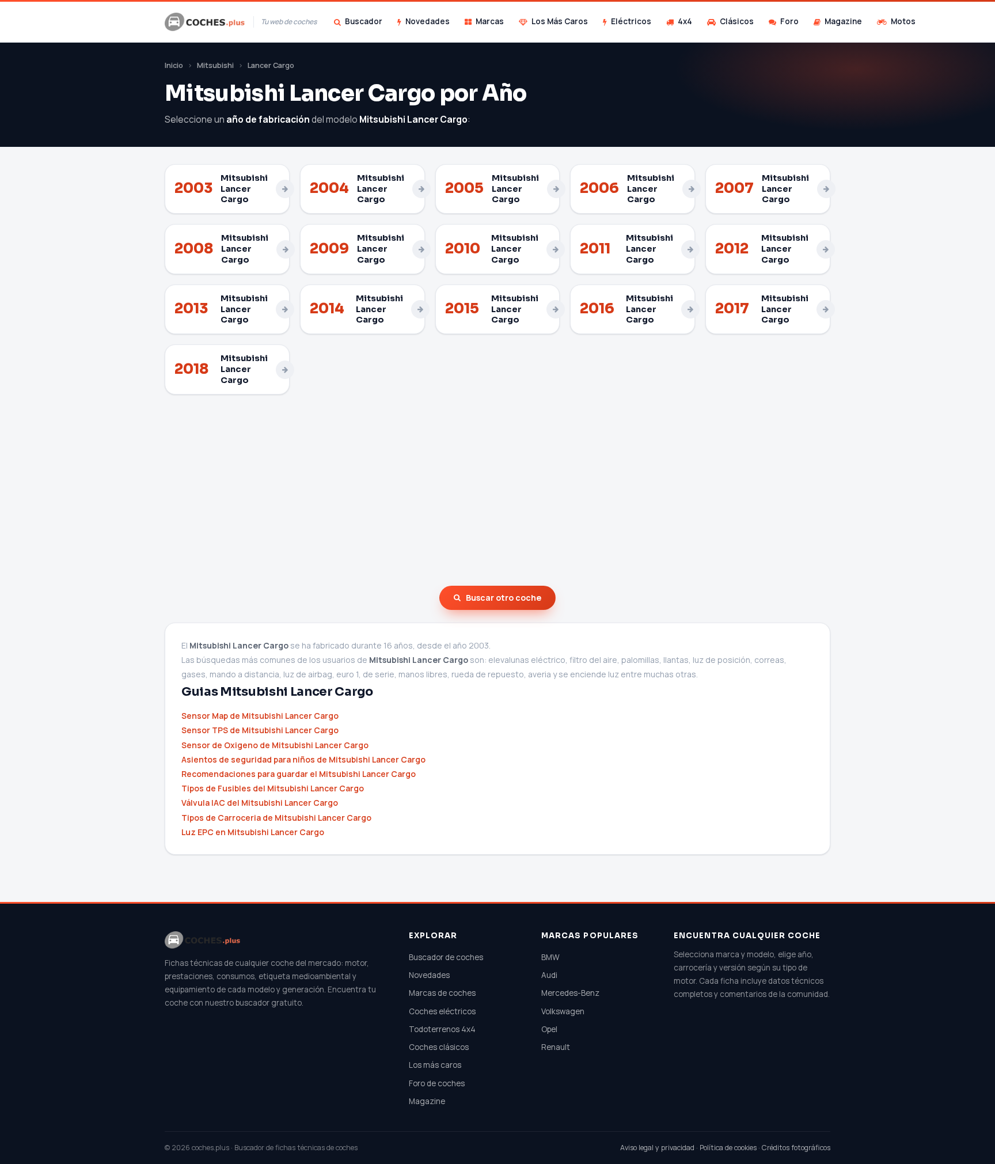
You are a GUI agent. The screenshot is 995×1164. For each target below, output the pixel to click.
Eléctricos (631, 21)
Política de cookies (728, 1147)
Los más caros (435, 1065)
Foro (789, 21)
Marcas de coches (442, 993)
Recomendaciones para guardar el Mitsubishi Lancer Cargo (298, 773)
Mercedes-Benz (570, 993)
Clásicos (737, 21)
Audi (549, 975)
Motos (903, 21)
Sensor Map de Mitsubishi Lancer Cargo (260, 715)
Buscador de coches (446, 957)
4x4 (685, 21)
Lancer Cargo (271, 65)
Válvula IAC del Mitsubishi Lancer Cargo (259, 802)
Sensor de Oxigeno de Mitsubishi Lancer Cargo (275, 745)
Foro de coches (437, 1083)
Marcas (490, 21)
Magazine (843, 21)
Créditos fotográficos (796, 1147)
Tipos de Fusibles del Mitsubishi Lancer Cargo (272, 788)
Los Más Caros (559, 21)
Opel (549, 1029)
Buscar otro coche (503, 597)
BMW (550, 957)
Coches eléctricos (442, 1011)
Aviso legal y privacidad (657, 1147)
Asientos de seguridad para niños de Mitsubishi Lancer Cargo (303, 759)
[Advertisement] (497, 490)
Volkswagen (562, 1011)
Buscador (363, 21)
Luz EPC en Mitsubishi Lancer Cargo (252, 831)
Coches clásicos (439, 1047)
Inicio (174, 65)
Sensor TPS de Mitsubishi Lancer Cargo (260, 730)
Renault (555, 1047)
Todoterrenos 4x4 (442, 1029)
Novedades (427, 21)
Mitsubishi (215, 65)
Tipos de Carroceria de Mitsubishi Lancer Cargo (276, 817)
